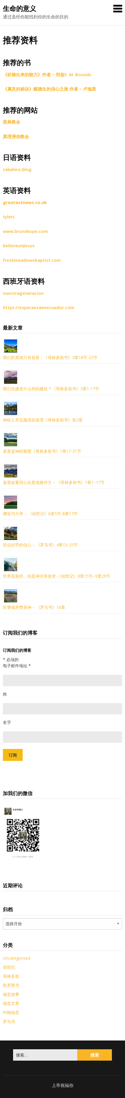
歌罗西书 (11, 985)
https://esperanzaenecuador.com (38, 307)
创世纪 (9, 967)
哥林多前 (11, 976)
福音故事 (11, 994)
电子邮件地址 (17, 665)
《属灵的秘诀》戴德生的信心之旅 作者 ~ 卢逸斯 (49, 89)
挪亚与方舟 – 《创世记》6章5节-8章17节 (40, 513)
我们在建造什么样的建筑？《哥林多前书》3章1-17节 (51, 388)
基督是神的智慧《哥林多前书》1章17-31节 (42, 451)
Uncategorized (16, 958)
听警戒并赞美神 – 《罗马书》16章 (34, 607)
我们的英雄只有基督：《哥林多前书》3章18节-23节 (50, 357)
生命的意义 (19, 8)
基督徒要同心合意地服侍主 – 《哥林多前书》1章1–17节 (54, 482)
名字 (7, 722)
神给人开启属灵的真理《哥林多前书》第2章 (43, 420)
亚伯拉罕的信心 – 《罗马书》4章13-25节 (40, 545)
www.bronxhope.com (25, 231)
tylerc (9, 216)
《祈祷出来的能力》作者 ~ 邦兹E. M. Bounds (47, 74)
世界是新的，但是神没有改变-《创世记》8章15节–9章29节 (57, 576)
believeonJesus (19, 245)
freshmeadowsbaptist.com (32, 260)
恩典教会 (11, 122)
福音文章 (11, 1003)
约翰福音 (11, 1012)
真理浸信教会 (16, 136)
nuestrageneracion (23, 293)
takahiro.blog (17, 169)
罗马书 (9, 1021)
